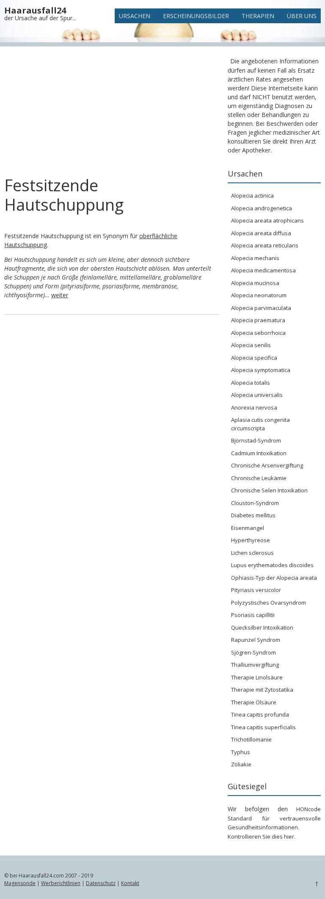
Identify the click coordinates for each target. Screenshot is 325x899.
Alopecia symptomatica (260, 370)
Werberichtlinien (60, 883)
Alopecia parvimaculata (261, 308)
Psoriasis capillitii (253, 615)
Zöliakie (241, 764)
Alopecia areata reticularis (264, 245)
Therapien (258, 16)
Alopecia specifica (254, 357)
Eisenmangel (247, 528)
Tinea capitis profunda (260, 714)
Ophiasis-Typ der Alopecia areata (274, 577)
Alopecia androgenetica (261, 208)
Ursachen (134, 16)
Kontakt (130, 883)
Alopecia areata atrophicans (267, 220)
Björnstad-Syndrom (256, 440)
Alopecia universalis (257, 395)
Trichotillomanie (251, 739)
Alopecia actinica (252, 195)
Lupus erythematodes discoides (272, 565)
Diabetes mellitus (253, 515)
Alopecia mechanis (255, 258)
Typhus (240, 752)
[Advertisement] (111, 113)
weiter (59, 295)
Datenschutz (101, 883)
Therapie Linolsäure (257, 677)
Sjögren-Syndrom (253, 652)
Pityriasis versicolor (256, 590)
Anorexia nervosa (254, 407)
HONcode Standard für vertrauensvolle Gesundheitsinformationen (274, 818)
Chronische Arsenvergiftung (267, 465)
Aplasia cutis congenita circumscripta (260, 424)
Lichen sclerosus (252, 553)
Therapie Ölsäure (253, 702)
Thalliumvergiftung (255, 664)
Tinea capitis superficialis (263, 727)
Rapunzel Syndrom (255, 640)
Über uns (302, 16)
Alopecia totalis (250, 382)
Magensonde (20, 883)
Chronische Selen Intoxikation (269, 490)
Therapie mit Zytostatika (262, 689)
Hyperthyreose (250, 540)
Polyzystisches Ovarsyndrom (268, 602)
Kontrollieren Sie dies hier (261, 836)
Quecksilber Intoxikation (262, 627)
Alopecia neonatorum (258, 295)
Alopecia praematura (258, 320)
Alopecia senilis (251, 345)
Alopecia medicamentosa (263, 270)
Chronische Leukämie (258, 478)
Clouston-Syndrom (255, 503)
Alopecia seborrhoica (258, 333)
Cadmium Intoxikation (258, 453)
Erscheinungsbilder (196, 16)
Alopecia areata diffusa (261, 233)
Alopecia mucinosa (255, 283)
